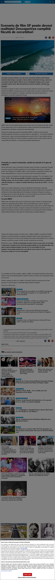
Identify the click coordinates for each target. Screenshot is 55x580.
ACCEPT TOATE (27, 574)
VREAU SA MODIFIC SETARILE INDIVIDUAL (27, 577)
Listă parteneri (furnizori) (6, 570)
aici (29, 555)
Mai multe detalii (24, 548)
